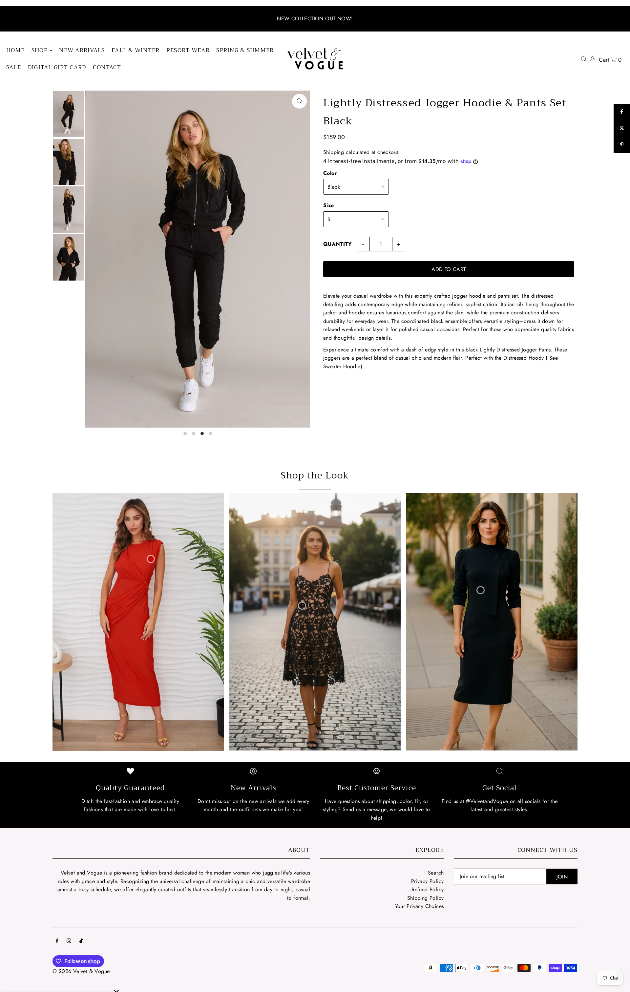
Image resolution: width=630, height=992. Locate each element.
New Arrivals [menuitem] (82, 50)
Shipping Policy (425, 898)
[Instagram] (69, 941)
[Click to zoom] (299, 101)
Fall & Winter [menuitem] (136, 50)
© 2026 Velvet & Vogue (81, 971)
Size (328, 205)
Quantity (337, 244)
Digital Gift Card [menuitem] (57, 67)
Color (330, 173)
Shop (40, 50)
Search (436, 872)
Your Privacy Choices (419, 906)
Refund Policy (427, 889)
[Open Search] (583, 58)
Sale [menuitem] (13, 67)
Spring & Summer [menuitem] (245, 50)
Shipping (333, 152)
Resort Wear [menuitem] (188, 50)
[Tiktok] (81, 941)
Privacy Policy (427, 881)
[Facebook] (57, 941)
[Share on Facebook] (622, 112)
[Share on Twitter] (622, 128)
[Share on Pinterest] (622, 145)
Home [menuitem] (15, 50)
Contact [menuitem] (107, 67)
